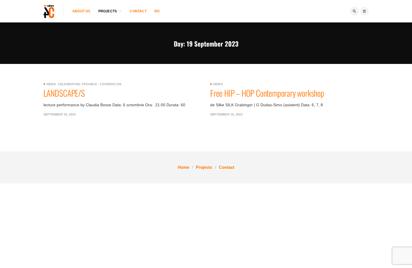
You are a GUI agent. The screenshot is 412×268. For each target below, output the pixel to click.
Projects (204, 167)
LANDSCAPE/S (64, 93)
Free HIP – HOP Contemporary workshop (267, 93)
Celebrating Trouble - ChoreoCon (89, 84)
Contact (138, 11)
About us (81, 11)
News (51, 84)
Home (183, 167)
